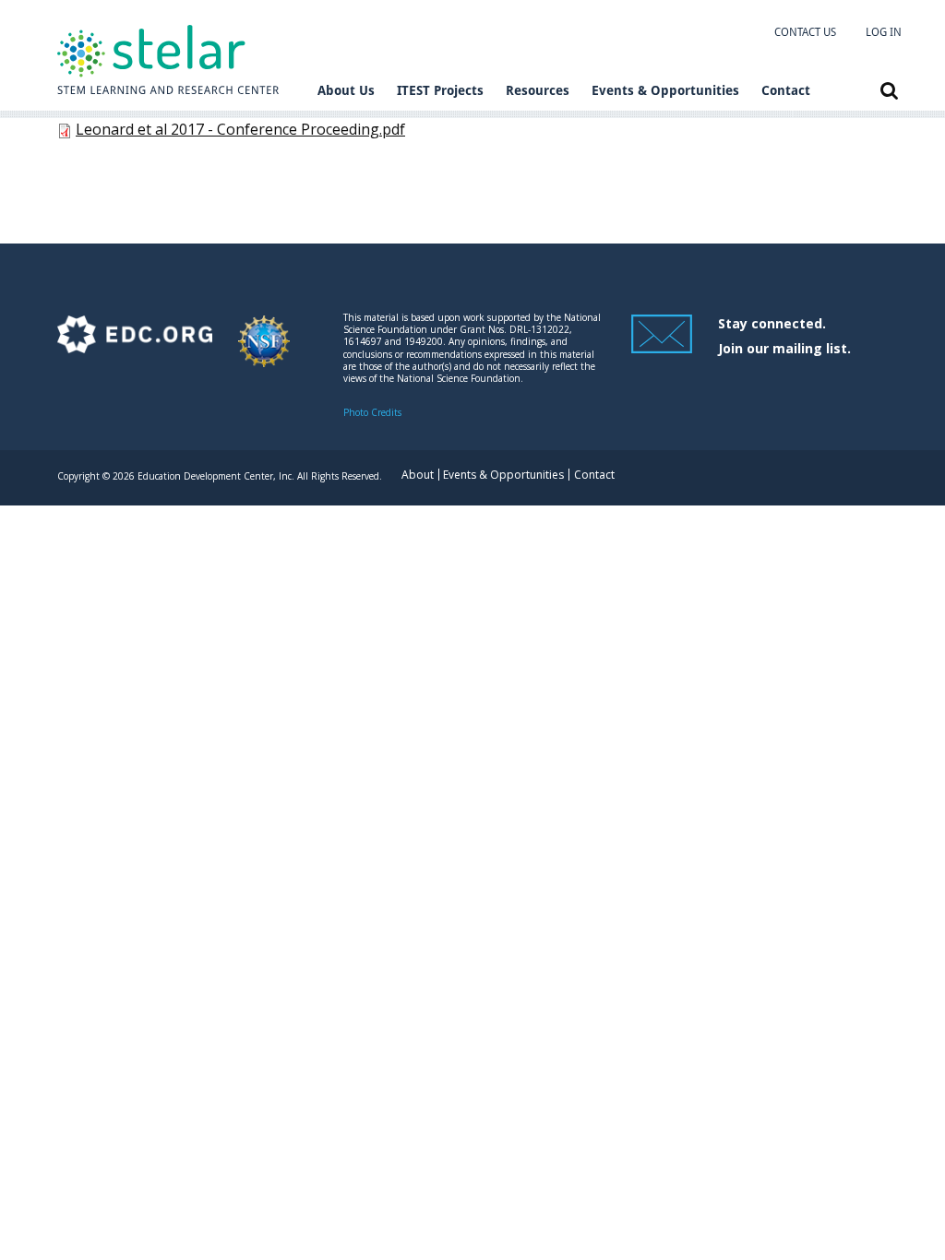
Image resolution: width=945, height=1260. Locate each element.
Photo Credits (372, 412)
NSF (264, 350)
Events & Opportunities (665, 90)
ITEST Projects (440, 90)
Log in (884, 32)
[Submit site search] (889, 91)
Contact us (805, 32)
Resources (537, 90)
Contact (785, 90)
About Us (346, 90)
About (417, 474)
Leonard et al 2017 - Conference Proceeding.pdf (240, 129)
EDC (134, 350)
